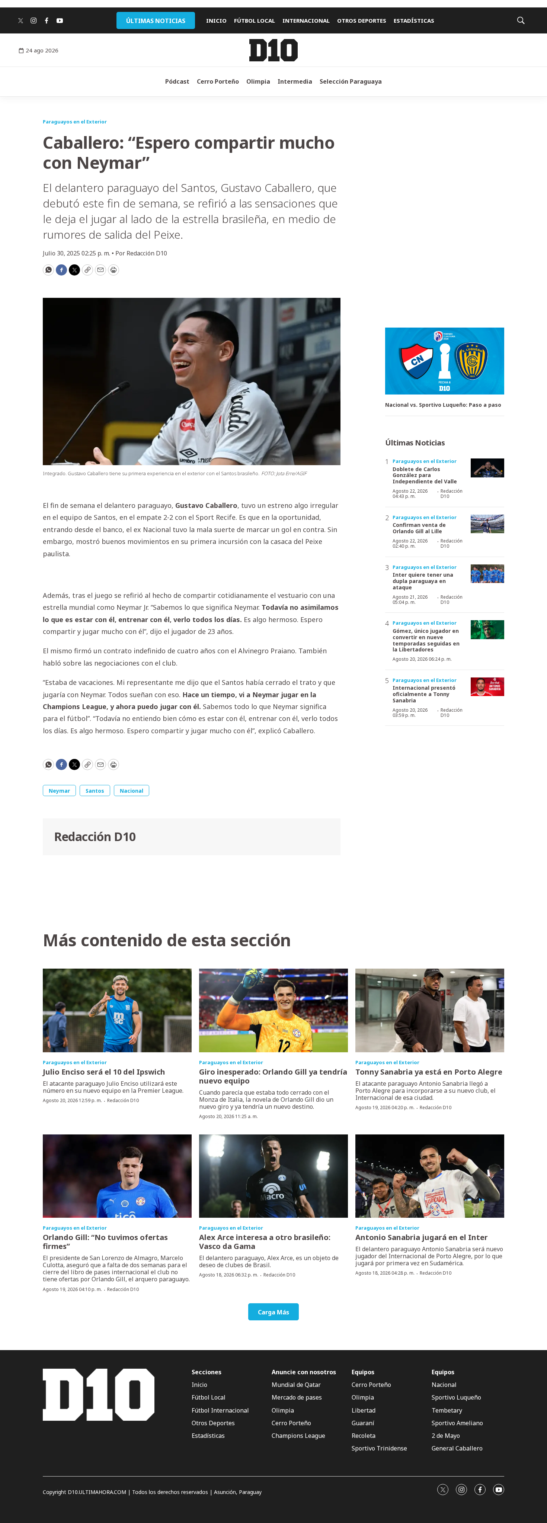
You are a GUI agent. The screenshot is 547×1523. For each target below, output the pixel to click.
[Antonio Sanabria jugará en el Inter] (429, 1176)
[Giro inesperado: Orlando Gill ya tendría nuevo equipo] (273, 1010)
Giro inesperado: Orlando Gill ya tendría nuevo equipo (273, 1076)
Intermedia (295, 81)
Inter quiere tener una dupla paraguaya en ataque (423, 581)
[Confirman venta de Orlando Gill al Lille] (487, 524)
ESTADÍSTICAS (414, 20)
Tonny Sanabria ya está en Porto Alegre (428, 1072)
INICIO (216, 20)
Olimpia (258, 81)
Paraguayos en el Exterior (75, 121)
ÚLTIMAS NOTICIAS (155, 21)
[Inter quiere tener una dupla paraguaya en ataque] (487, 573)
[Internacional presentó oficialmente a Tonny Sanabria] (487, 686)
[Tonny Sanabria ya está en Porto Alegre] (429, 1010)
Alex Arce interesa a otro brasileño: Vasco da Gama (264, 1241)
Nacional (131, 790)
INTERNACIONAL (306, 20)
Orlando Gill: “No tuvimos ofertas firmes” (105, 1241)
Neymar (59, 790)
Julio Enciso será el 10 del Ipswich (104, 1072)
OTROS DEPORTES (361, 20)
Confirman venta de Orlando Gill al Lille (419, 528)
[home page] (273, 50)
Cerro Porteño (218, 81)
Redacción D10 (95, 836)
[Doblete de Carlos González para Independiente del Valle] (487, 467)
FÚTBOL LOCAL (254, 20)
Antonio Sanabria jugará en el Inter (421, 1237)
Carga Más (273, 1312)
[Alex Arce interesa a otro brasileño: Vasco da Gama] (273, 1176)
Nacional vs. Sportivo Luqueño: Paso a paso (443, 405)
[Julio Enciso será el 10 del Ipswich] (117, 1010)
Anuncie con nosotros (304, 1372)
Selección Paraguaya (351, 81)
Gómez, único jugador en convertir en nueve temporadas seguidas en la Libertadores (426, 640)
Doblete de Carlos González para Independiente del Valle (425, 475)
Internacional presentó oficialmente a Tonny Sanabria (424, 694)
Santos (95, 790)
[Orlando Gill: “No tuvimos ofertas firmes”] (117, 1176)
